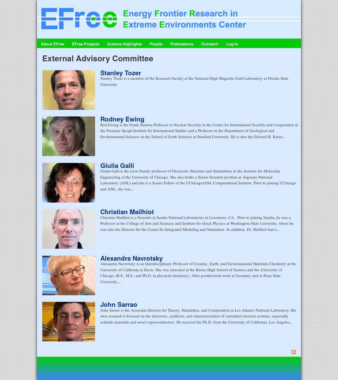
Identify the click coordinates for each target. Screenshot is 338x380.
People (156, 44)
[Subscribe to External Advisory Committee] (170, 353)
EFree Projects (85, 44)
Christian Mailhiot (127, 211)
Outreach (209, 44)
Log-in (232, 44)
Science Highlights (124, 44)
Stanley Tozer (120, 72)
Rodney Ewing (122, 118)
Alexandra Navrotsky (131, 258)
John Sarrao (118, 304)
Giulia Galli (117, 165)
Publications (181, 44)
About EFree (52, 44)
